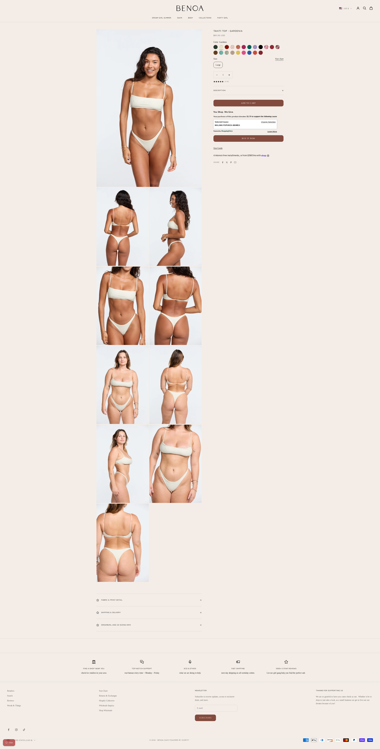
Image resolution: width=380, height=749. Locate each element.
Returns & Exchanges (108, 696)
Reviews (10, 701)
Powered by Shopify (179, 740)
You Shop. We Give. (223, 112)
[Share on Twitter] (227, 162)
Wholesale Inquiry (106, 705)
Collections (205, 18)
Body (190, 18)
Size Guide (218, 148)
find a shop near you (93, 669)
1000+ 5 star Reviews (286, 669)
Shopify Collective (106, 701)
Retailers (10, 691)
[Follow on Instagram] (16, 729)
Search (10, 696)
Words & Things (14, 705)
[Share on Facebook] (222, 162)
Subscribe (205, 718)
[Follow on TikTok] (24, 729)
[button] (245, 124)
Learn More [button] (272, 131)
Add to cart (248, 103)
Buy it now (248, 138)
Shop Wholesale (105, 710)
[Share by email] (235, 162)
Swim (179, 18)
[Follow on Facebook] (8, 729)
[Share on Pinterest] (231, 162)
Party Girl (222, 18)
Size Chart (103, 691)
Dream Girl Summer (161, 18)
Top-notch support (142, 669)
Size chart (279, 59)
